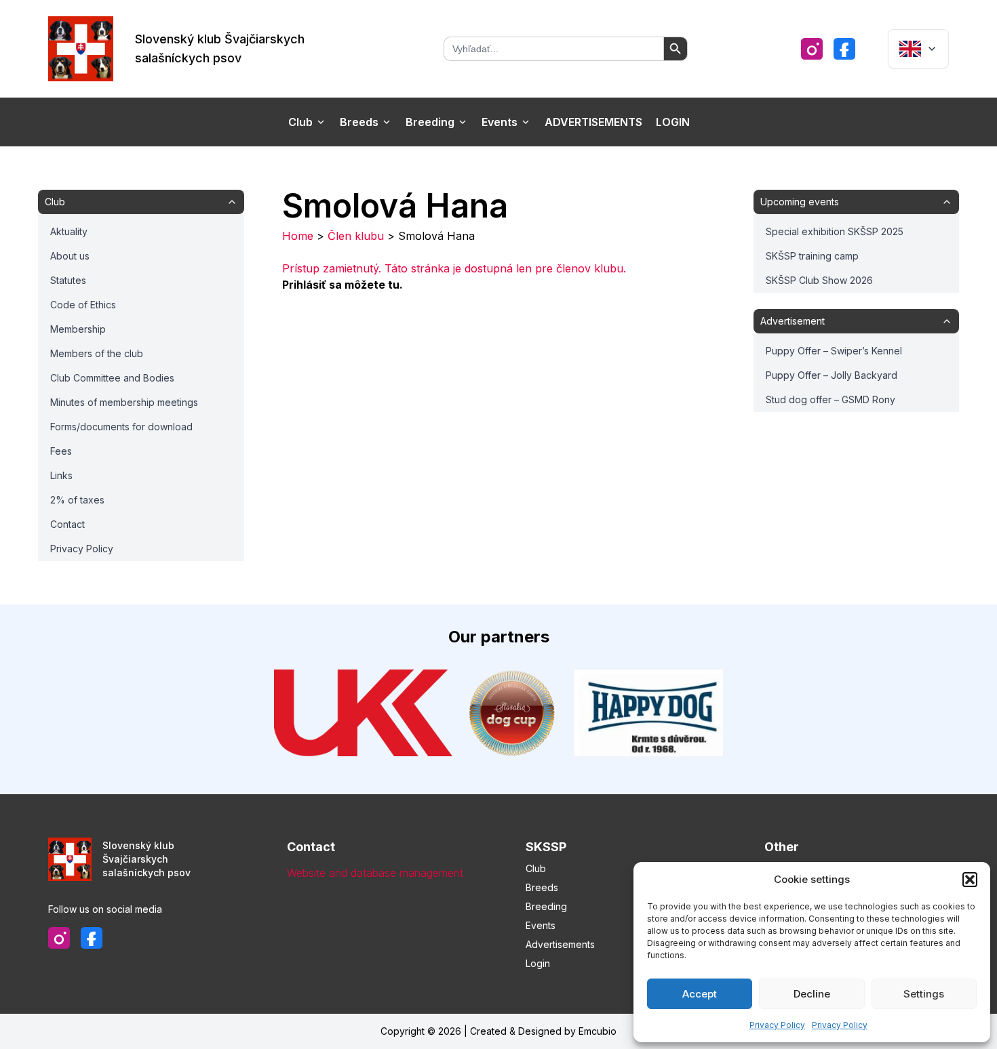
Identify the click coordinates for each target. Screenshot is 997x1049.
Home (297, 236)
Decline (812, 993)
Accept (699, 993)
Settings (923, 993)
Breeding (430, 122)
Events (499, 122)
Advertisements (593, 122)
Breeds (359, 122)
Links (61, 475)
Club (300, 122)
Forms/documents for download (121, 426)
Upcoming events (799, 201)
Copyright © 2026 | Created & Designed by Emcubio (498, 1031)
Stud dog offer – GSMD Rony (830, 399)
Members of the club (96, 353)
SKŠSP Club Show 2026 (819, 280)
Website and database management (375, 873)
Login (673, 122)
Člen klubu (356, 236)
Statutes (68, 280)
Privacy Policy (777, 1025)
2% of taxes (77, 500)
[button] (970, 879)
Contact (67, 524)
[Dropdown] (918, 48)
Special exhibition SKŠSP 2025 (834, 231)
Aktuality (68, 231)
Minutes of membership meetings (124, 402)
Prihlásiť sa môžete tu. (342, 284)
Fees (61, 451)
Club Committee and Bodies (112, 378)
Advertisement (792, 321)
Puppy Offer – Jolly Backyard (831, 375)
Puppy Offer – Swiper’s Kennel (834, 350)
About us (70, 256)
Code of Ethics (83, 304)
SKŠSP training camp (812, 256)
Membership (78, 329)
